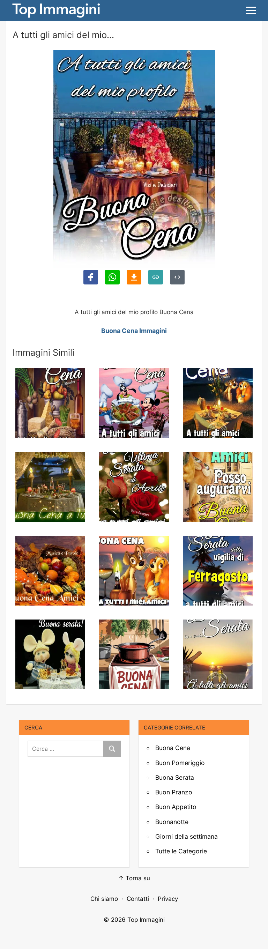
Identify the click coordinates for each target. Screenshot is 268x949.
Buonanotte (171, 821)
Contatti (138, 898)
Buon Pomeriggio (180, 762)
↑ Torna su (134, 878)
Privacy (168, 898)
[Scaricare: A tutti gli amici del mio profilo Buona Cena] (134, 277)
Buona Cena (172, 747)
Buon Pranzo (173, 792)
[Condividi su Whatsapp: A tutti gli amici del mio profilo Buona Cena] (112, 277)
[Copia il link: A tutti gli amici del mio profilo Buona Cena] (155, 277)
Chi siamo (104, 898)
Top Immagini (146, 919)
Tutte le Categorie (181, 851)
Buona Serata (174, 777)
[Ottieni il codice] (177, 277)
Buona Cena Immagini (134, 330)
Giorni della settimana (186, 836)
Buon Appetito (175, 806)
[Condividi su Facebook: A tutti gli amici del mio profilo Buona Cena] (90, 277)
